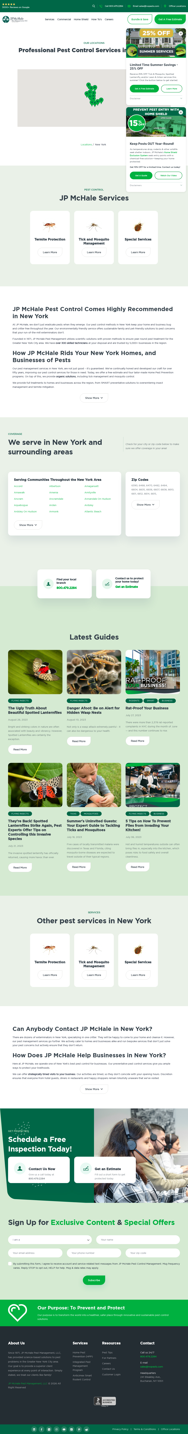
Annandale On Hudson (97, 498)
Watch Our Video (168, 175)
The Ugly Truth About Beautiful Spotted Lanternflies (35, 710)
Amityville (90, 492)
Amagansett (91, 486)
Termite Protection (50, 239)
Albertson (55, 486)
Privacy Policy (120, 1429)
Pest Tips (107, 1352)
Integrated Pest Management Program (81, 1365)
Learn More (171, 88)
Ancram (18, 498)
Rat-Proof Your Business (147, 708)
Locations (87, 144)
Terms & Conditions (145, 1429)
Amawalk (19, 492)
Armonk (53, 511)
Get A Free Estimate (144, 88)
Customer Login (111, 1374)
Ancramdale (56, 498)
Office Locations (170, 1429)
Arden (52, 505)
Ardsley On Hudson (25, 511)
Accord (18, 486)
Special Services (138, 239)
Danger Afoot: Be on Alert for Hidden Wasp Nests (93, 710)
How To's (96, 19)
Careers (109, 19)
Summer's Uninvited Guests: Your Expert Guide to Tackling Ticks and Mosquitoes (93, 825)
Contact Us (108, 1368)
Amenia (53, 492)
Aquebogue (21, 505)
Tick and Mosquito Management (94, 241)
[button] (93, 99)
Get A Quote (141, 175)
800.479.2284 (148, 1356)
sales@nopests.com (151, 1366)
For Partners (109, 1357)
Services (49, 19)
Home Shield (81, 19)
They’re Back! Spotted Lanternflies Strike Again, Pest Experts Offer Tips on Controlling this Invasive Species (35, 830)
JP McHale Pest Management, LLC (27, 1383)
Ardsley (88, 505)
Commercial (64, 19)
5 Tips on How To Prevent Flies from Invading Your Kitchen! (148, 825)
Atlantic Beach (92, 511)
